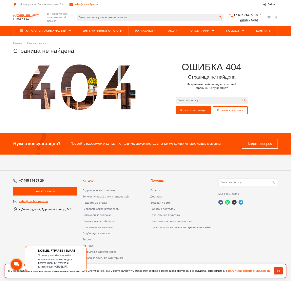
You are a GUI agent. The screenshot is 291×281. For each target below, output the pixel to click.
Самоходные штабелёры (99, 221)
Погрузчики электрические (100, 251)
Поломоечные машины (98, 227)
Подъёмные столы (95, 202)
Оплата (155, 190)
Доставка (156, 196)
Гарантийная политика (165, 214)
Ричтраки (88, 245)
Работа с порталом (162, 208)
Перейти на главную (193, 110)
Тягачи (87, 239)
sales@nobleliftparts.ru (87, 4)
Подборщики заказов (96, 233)
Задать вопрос (260, 144)
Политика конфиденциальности (171, 221)
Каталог (89, 180)
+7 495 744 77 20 (246, 15)
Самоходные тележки (97, 214)
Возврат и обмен (161, 202)
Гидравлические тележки (99, 190)
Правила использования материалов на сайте (180, 227)
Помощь (157, 180)
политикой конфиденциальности (249, 270)
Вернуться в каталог (230, 110)
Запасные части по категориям (103, 257)
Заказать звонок (249, 19)
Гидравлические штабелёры (101, 208)
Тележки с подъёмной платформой (106, 196)
